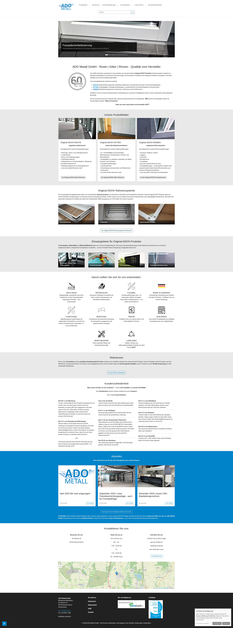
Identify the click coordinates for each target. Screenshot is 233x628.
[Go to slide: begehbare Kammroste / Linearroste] (116, 55)
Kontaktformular (156, 556)
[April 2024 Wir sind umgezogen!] (77, 476)
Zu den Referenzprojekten (116, 372)
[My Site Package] (66, 6)
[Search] (133, 12)
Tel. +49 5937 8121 (64, 610)
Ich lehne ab (217, 623)
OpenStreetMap (164, 588)
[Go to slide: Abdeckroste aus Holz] (110, 55)
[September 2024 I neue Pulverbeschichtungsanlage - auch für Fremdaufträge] (116, 476)
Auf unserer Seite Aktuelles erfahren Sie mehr (116, 512)
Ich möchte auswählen (202, 623)
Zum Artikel (90, 503)
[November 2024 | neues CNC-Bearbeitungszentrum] (156, 476)
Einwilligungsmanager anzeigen (4, 623)
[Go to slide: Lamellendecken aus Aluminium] (113, 55)
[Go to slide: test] (106, 55)
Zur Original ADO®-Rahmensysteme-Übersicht (116, 230)
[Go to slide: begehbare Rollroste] (126, 55)
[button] (116, 573)
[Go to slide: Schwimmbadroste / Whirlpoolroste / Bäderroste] (123, 55)
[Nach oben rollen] (229, 624)
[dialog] (213, 617)
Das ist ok (226, 623)
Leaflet (156, 588)
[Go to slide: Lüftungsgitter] (119, 55)
